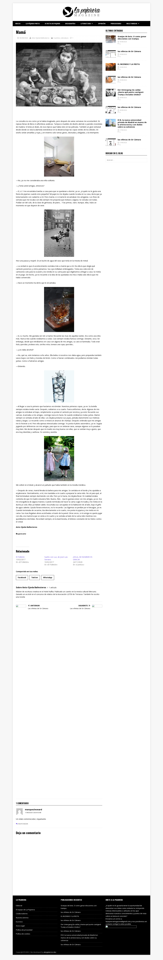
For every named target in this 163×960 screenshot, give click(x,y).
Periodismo (116, 23)
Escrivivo (19, 922)
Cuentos (57, 38)
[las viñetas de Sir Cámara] (111, 56)
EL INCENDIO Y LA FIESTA (129, 64)
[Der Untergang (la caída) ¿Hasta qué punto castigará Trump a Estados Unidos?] (111, 95)
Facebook (22, 577)
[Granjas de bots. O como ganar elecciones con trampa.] (111, 41)
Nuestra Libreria (22, 917)
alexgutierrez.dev (50, 952)
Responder (23, 824)
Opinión (101, 23)
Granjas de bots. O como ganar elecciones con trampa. (132, 37)
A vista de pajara (52, 23)
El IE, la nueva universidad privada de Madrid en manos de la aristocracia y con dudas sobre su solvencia (132, 123)
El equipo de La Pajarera (25, 909)
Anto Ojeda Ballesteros (40, 38)
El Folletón (20, 557)
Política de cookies (23, 934)
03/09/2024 (23, 38)
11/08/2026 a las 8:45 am (33, 812)
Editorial (19, 905)
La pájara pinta (33, 23)
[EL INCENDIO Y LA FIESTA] (111, 69)
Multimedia (131, 23)
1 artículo (53, 587)
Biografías (70, 23)
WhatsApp (47, 577)
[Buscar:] (126, 160)
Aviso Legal (20, 926)
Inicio (18, 23)
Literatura (86, 23)
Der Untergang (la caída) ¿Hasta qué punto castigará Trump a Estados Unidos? (130, 92)
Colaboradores (22, 913)
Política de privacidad (24, 930)
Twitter (34, 577)
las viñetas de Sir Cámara (129, 51)
